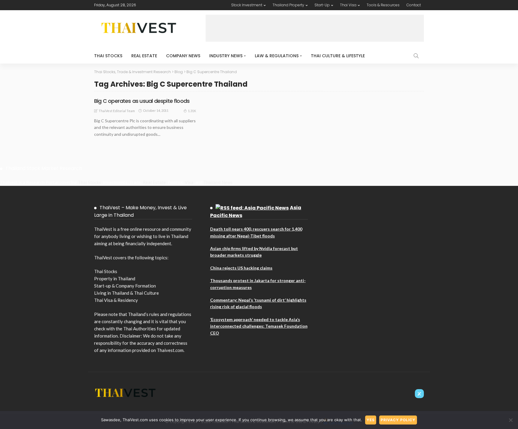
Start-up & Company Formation (125, 285)
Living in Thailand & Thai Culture (126, 293)
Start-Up (322, 4)
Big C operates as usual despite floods (141, 101)
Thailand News (218, 182)
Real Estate (144, 56)
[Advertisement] (315, 28)
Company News (183, 56)
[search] (416, 56)
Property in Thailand (114, 278)
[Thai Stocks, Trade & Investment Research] (125, 392)
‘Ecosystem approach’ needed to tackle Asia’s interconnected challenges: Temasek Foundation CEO (259, 326)
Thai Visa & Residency (116, 300)
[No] (511, 420)
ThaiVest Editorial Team (117, 111)
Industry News (226, 56)
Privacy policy (398, 420)
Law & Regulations (277, 56)
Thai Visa (348, 4)
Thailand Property (288, 4)
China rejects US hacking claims (241, 267)
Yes (371, 420)
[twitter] (419, 393)
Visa (189, 182)
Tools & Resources (383, 4)
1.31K (192, 111)
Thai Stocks (108, 56)
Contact (413, 4)
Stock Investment (246, 4)
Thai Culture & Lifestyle (338, 56)
